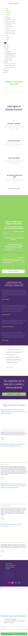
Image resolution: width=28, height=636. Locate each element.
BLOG (5, 69)
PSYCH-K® (6, 46)
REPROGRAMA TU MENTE (11, 19)
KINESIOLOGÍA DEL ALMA (10, 23)
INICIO (5, 43)
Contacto (8, 569)
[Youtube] (9, 583)
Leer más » (2, 437)
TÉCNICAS (7, 14)
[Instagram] (12, 583)
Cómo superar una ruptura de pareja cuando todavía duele (14, 542)
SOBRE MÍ (6, 44)
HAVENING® (8, 18)
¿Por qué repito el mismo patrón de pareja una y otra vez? (14, 430)
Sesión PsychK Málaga (10, 33)
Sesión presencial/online (11, 30)
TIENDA (7, 39)
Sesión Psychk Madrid (10, 32)
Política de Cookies (10, 567)
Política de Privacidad (10, 565)
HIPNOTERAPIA (9, 25)
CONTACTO (7, 28)
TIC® (7, 16)
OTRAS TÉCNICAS (9, 60)
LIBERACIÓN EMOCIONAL (10, 21)
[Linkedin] (19, 583)
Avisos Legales (9, 563)
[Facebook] (16, 583)
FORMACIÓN (6, 70)
